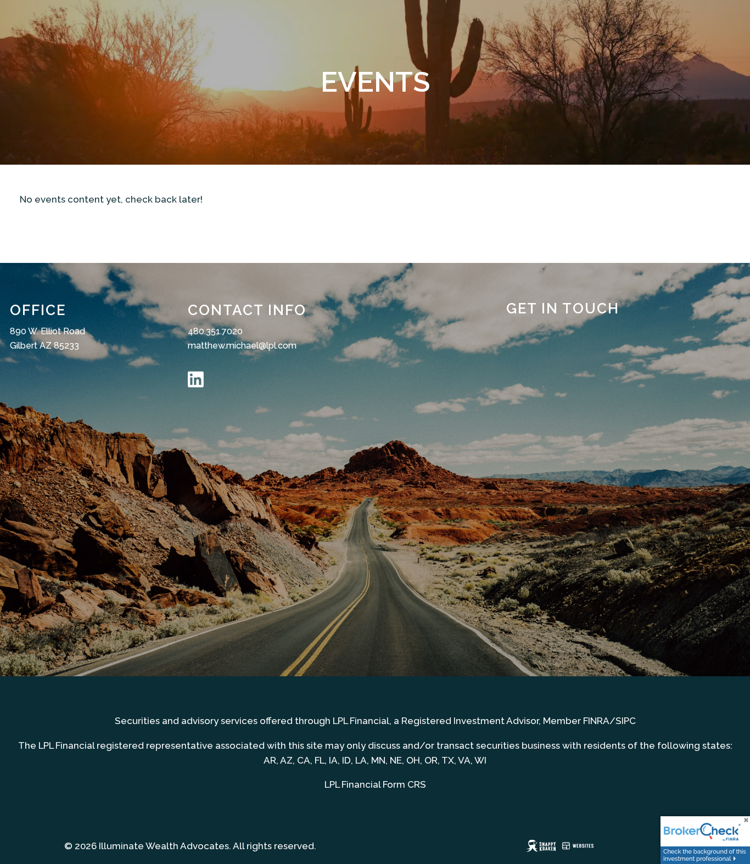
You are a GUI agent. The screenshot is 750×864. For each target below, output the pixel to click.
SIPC (625, 720)
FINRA (596, 720)
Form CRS (404, 784)
